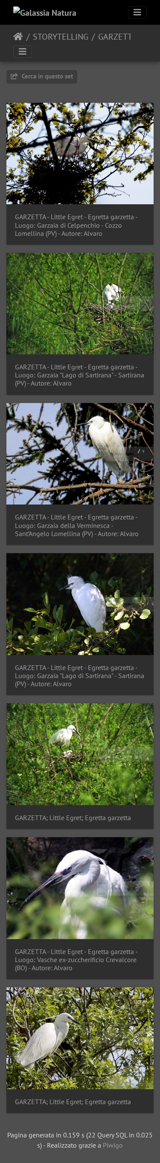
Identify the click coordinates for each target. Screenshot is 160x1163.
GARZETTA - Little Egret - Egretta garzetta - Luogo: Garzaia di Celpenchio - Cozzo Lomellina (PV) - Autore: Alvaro (76, 225)
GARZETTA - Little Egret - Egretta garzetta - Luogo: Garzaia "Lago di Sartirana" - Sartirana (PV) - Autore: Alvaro (79, 375)
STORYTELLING (60, 36)
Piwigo (113, 1145)
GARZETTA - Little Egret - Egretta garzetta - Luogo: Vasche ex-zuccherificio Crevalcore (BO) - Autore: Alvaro (76, 960)
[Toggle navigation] (137, 12)
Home (18, 36)
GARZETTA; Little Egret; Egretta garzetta (73, 818)
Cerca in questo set (46, 76)
